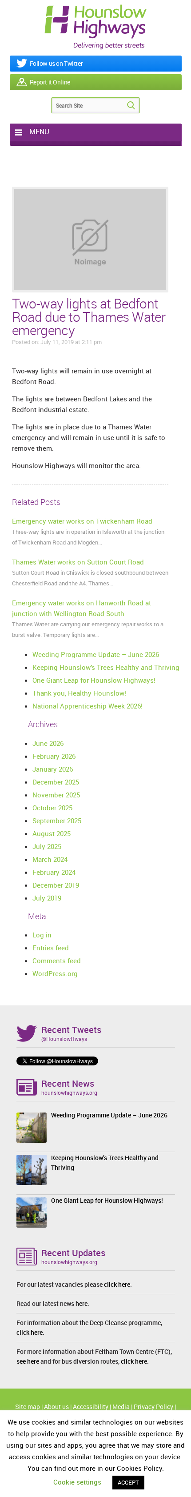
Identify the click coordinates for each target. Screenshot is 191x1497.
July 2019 (46, 897)
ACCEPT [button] (128, 1482)
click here (117, 1284)
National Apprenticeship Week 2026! (87, 705)
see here (27, 1361)
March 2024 (50, 859)
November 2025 (56, 794)
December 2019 (55, 885)
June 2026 (48, 743)
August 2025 (51, 833)
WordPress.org (55, 973)
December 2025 (55, 781)
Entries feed (50, 947)
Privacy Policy (153, 1406)
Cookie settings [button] (77, 1481)
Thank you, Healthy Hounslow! (79, 692)
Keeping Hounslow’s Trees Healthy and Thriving (105, 667)
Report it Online (50, 82)
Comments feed (56, 960)
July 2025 (46, 846)
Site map (27, 1406)
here (82, 1303)
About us (56, 1406)
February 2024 (54, 872)
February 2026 (54, 756)
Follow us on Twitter (56, 63)
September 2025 (56, 820)
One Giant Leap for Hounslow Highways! (93, 680)
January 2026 (52, 769)
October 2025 (52, 807)
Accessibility (90, 1406)
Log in (42, 934)
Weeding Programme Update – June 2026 (95, 654)
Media (121, 1406)
